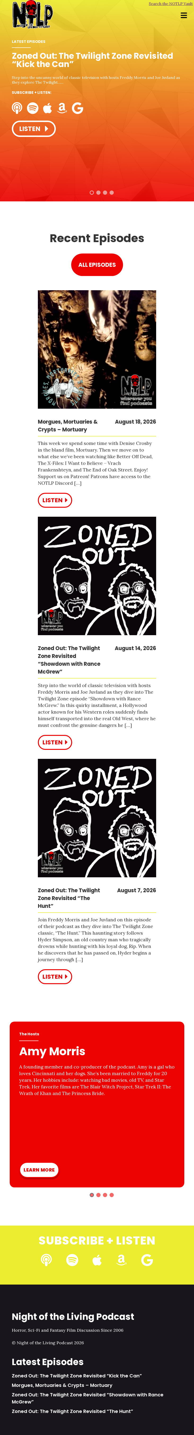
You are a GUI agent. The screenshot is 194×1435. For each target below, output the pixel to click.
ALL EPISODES (97, 265)
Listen (30, 128)
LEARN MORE (39, 1170)
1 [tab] (92, 192)
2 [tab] (98, 192)
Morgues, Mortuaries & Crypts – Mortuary (62, 1385)
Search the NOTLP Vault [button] (171, 3)
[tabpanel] (97, 95)
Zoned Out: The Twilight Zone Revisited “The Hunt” (72, 1411)
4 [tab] (112, 192)
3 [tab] (105, 192)
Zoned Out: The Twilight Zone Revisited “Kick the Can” (77, 1375)
